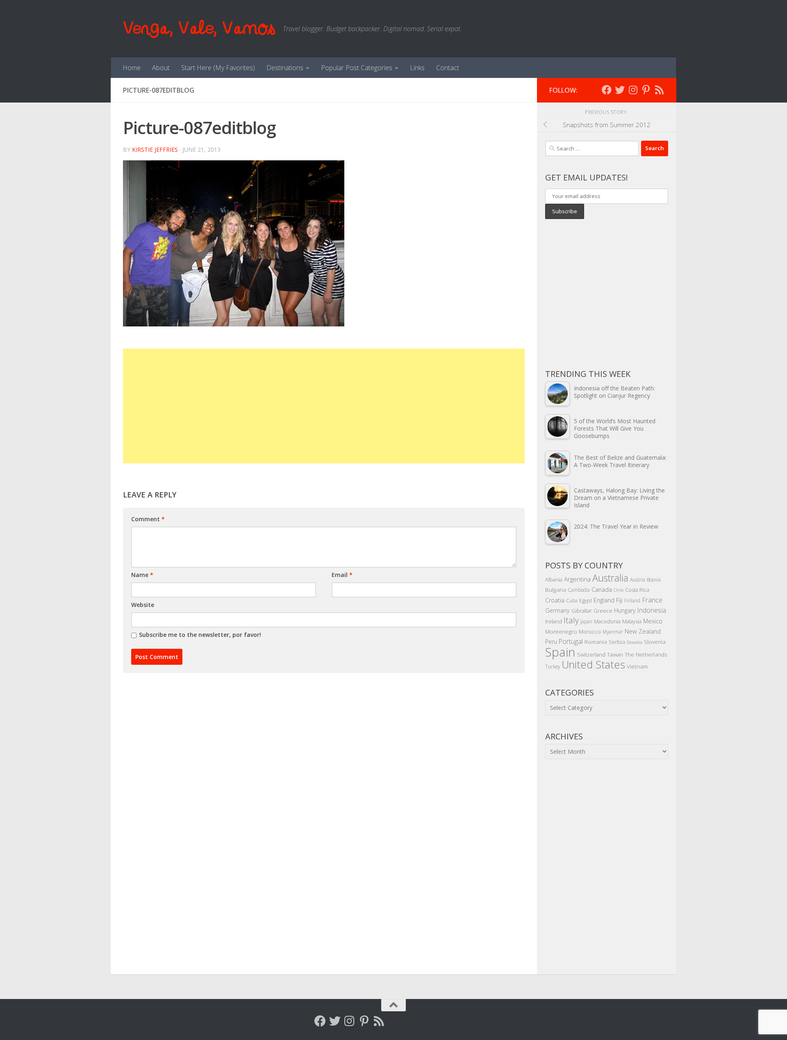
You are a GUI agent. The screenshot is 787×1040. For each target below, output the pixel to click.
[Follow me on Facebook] (607, 90)
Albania (553, 579)
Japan (586, 621)
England (604, 600)
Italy (571, 620)
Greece (603, 610)
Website (142, 605)
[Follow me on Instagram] (633, 90)
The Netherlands (646, 654)
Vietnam (637, 666)
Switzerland (591, 654)
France (652, 599)
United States (593, 664)
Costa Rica (637, 589)
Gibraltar (581, 610)
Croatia (554, 600)
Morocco (590, 631)
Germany (557, 610)
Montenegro (561, 631)
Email (342, 575)
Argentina (577, 579)
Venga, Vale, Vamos (199, 28)
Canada (601, 589)
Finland (632, 600)
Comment (148, 519)
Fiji (619, 600)
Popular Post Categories (356, 67)
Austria (637, 579)
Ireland (553, 621)
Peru (551, 641)
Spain (560, 652)
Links (417, 67)
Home (132, 67)
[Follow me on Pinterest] (646, 90)
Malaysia (631, 621)
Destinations (284, 67)
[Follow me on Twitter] (620, 90)
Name (142, 575)
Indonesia (651, 610)
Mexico (652, 621)
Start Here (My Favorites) (218, 67)
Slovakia (634, 642)
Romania (596, 641)
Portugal (571, 641)
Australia (610, 577)
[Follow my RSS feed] (659, 90)
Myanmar (613, 631)
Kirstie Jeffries (155, 149)
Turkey (552, 666)
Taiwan (615, 654)
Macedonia (607, 621)
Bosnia (654, 579)
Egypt (585, 600)
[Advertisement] (324, 406)
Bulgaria (555, 589)
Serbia (617, 641)
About (161, 67)
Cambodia (579, 589)
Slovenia (655, 641)
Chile (618, 590)
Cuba (572, 600)
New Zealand (643, 631)
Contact (447, 67)
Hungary (625, 610)
